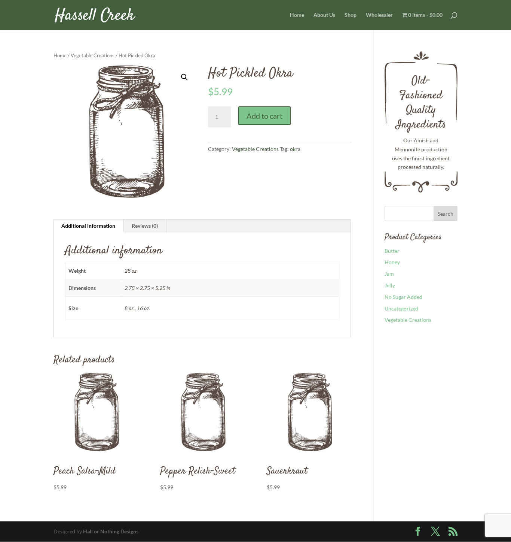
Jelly (390, 285)
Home (297, 15)
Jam (389, 273)
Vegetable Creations (92, 55)
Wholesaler (379, 15)
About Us (324, 15)
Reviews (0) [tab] (145, 225)
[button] (184, 77)
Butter (392, 251)
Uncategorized (401, 308)
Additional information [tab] (88, 225)
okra (295, 149)
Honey (392, 262)
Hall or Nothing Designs (110, 531)
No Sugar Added (403, 297)
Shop (351, 15)
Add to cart (264, 115)
